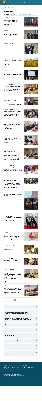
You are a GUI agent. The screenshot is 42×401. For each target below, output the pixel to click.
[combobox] (5, 2)
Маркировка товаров (9, 335)
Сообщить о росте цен (9, 307)
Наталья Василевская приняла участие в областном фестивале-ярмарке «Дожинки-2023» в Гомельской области (13, 34)
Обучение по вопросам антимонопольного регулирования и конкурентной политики (17, 354)
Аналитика (20, 14)
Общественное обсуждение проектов (13, 330)
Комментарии (13, 14)
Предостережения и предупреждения (13, 324)
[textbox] (5, 2)
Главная (5, 7)
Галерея (29, 14)
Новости (8, 7)
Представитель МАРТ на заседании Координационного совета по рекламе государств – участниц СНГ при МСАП (13, 169)
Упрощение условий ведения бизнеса (13, 340)
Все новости (6, 14)
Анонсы (25, 14)
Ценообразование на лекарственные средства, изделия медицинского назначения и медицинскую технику (16, 313)
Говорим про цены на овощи (10, 260)
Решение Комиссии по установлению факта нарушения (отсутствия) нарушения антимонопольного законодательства (18, 319)
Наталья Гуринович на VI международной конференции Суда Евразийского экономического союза (12, 74)
